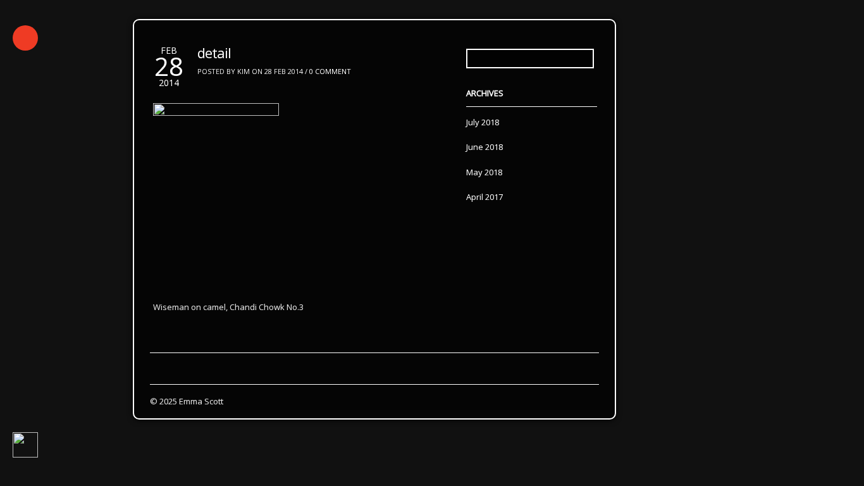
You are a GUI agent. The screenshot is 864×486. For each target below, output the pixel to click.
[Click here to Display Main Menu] (25, 38)
